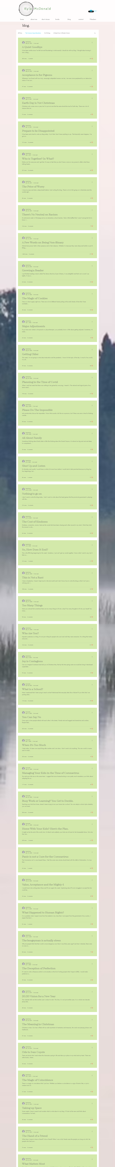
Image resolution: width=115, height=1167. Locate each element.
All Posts (20, 33)
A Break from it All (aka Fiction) (61, 33)
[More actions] (93, 43)
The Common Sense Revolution (33, 33)
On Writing (47, 33)
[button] (95, 33)
